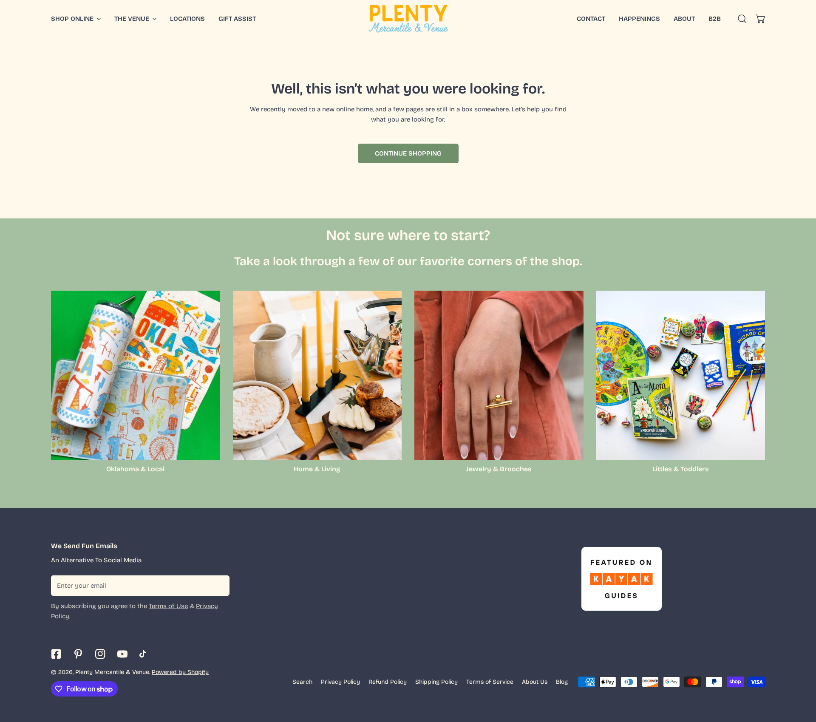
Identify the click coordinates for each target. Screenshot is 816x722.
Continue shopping (408, 153)
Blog (562, 681)
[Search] (742, 18)
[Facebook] (56, 654)
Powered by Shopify (180, 672)
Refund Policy (387, 681)
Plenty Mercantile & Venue (112, 672)
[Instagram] (100, 654)
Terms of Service (489, 681)
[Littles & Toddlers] (680, 375)
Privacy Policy (340, 681)
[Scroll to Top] (800, 676)
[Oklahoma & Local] (135, 375)
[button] (760, 18)
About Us (534, 681)
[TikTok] (144, 654)
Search (302, 681)
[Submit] (218, 585)
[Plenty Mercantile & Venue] (408, 18)
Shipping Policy (436, 681)
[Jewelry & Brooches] (499, 375)
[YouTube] (122, 654)
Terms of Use (168, 606)
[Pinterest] (78, 654)
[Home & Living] (317, 375)
